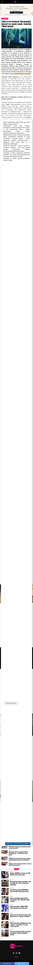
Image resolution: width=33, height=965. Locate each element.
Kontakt (16, 957)
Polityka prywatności (10, 703)
